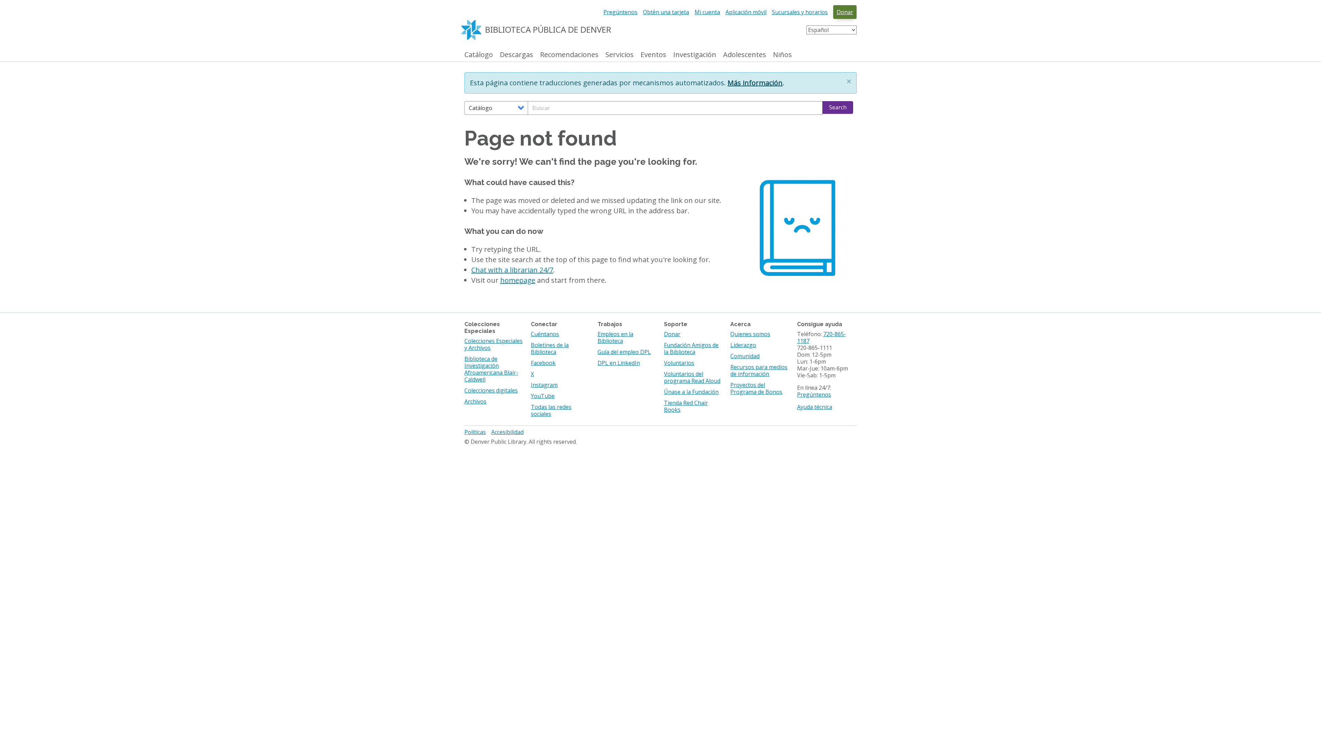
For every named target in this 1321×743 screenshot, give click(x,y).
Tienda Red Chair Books (686, 406)
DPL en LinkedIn (619, 363)
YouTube (543, 396)
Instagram (544, 385)
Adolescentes (744, 55)
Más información (755, 82)
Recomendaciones (569, 55)
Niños (782, 55)
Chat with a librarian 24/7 (512, 269)
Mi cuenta (707, 12)
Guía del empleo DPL (624, 352)
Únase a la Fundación (691, 392)
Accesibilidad (507, 432)
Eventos (653, 55)
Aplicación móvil (746, 12)
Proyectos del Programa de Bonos (756, 388)
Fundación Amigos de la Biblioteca (691, 348)
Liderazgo (743, 345)
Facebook (543, 363)
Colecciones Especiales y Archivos (493, 344)
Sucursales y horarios (800, 12)
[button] (849, 81)
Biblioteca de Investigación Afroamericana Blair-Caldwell (491, 369)
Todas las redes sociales (551, 410)
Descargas (516, 55)
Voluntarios (679, 363)
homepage (517, 280)
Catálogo (478, 55)
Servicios (619, 55)
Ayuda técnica (814, 407)
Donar (845, 12)
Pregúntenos (620, 12)
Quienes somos (750, 334)
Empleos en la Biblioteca (615, 337)
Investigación (694, 55)
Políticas (475, 432)
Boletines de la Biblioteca (550, 348)
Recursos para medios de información (758, 370)
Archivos (475, 401)
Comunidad (745, 356)
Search (838, 107)
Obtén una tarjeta (666, 12)
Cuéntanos (545, 334)
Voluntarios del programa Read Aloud (692, 377)
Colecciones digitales (491, 390)
